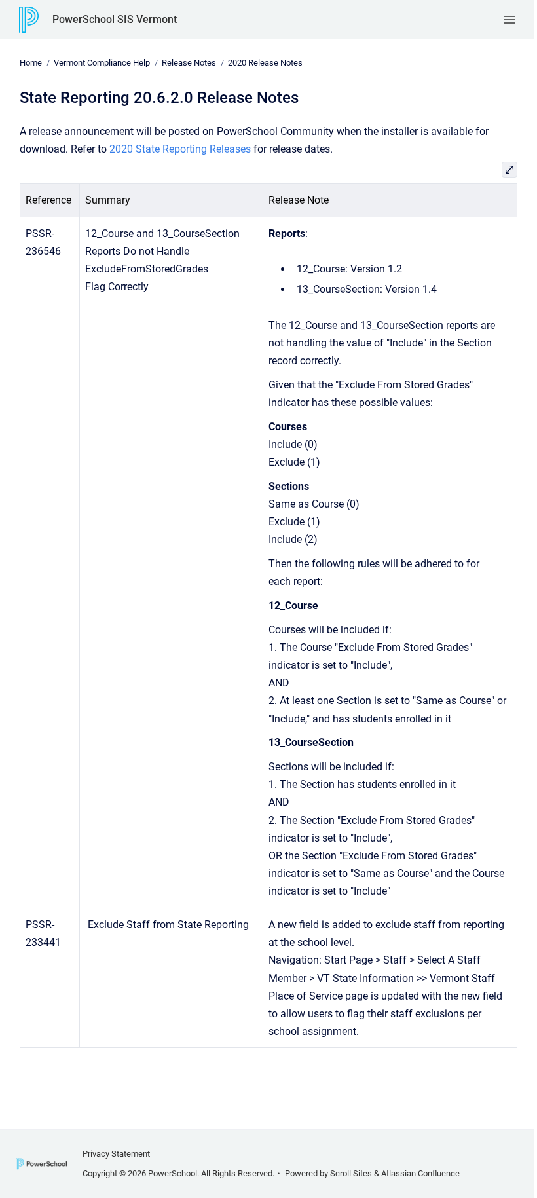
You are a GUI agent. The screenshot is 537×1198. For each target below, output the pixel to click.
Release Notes (189, 62)
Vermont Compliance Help (102, 62)
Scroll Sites (351, 1173)
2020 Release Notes (265, 62)
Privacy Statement (116, 1154)
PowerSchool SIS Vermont (114, 19)
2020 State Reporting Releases (180, 149)
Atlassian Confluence (420, 1173)
